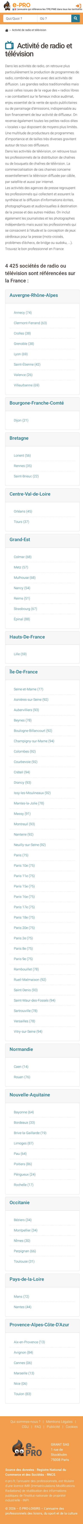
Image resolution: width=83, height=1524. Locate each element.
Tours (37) (21, 522)
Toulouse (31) (24, 1261)
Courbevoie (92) (25, 762)
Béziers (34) (22, 1220)
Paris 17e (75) (24, 907)
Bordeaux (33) (24, 1123)
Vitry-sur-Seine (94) (28, 1031)
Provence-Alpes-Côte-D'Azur (39, 1324)
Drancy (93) (22, 783)
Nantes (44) (22, 1307)
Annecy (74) (23, 313)
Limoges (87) (23, 1143)
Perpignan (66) (25, 1251)
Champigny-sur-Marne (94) (34, 741)
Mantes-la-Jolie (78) (29, 803)
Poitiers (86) (23, 1164)
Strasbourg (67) (25, 609)
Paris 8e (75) (23, 948)
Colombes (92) (25, 751)
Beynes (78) (22, 720)
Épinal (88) (22, 619)
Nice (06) (20, 1384)
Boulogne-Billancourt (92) (33, 731)
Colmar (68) (22, 557)
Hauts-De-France (27, 637)
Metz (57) (21, 567)
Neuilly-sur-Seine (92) (30, 845)
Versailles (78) (24, 1021)
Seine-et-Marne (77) (28, 689)
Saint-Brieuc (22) (26, 476)
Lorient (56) (22, 455)
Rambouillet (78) (26, 969)
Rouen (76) (22, 1077)
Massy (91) (22, 814)
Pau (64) (20, 1154)
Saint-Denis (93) (26, 990)
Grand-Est (20, 539)
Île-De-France (24, 671)
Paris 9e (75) (23, 959)
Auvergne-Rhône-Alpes (34, 295)
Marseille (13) (24, 1373)
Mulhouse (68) (25, 578)
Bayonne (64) (24, 1112)
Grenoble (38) (24, 344)
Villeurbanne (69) (26, 385)
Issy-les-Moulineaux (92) (32, 793)
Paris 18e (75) (24, 917)
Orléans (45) (23, 511)
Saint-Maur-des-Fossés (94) (34, 1000)
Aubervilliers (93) (26, 710)
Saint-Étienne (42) (27, 364)
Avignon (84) (23, 1352)
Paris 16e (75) (24, 897)
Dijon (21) (21, 420)
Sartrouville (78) (25, 1011)
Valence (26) (23, 375)
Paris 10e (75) (24, 866)
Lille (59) (20, 654)
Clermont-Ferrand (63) (30, 323)
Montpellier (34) (25, 1230)
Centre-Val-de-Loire (30, 494)
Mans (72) (21, 1297)
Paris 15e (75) (24, 886)
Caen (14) (21, 1067)
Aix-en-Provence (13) (29, 1342)
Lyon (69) (21, 354)
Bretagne (19, 438)
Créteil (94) (22, 772)
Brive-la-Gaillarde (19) (30, 1133)
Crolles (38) (22, 333)
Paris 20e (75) (24, 928)
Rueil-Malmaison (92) (30, 980)
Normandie (21, 1049)
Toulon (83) (22, 1394)
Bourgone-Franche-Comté (37, 403)
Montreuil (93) (24, 824)
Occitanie (20, 1202)
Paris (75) (21, 855)
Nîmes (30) (22, 1241)
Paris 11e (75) (24, 876)
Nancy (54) (22, 588)
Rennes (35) (23, 466)
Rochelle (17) (23, 1185)
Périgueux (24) (25, 1174)
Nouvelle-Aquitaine (30, 1094)
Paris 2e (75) (23, 938)
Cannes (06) (23, 1363)
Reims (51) (22, 598)
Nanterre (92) (23, 834)
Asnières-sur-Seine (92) (31, 700)
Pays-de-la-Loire (27, 1279)
